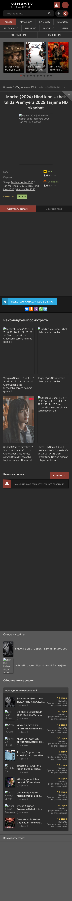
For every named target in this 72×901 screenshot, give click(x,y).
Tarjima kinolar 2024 (14, 185)
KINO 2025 (62, 21)
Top (30, 185)
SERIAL (64, 28)
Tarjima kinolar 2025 (26, 87)
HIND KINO (48, 28)
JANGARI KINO (11, 28)
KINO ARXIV (26, 21)
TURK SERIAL (54, 34)
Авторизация (57, 5)
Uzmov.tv (7, 87)
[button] (21, 76)
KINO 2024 (44, 21)
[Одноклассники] (31, 309)
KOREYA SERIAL (19, 34)
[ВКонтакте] (27, 309)
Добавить (59, 475)
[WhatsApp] (41, 309)
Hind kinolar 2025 (25, 189)
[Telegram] (45, 309)
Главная (8, 21)
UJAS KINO (30, 28)
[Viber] (36, 309)
